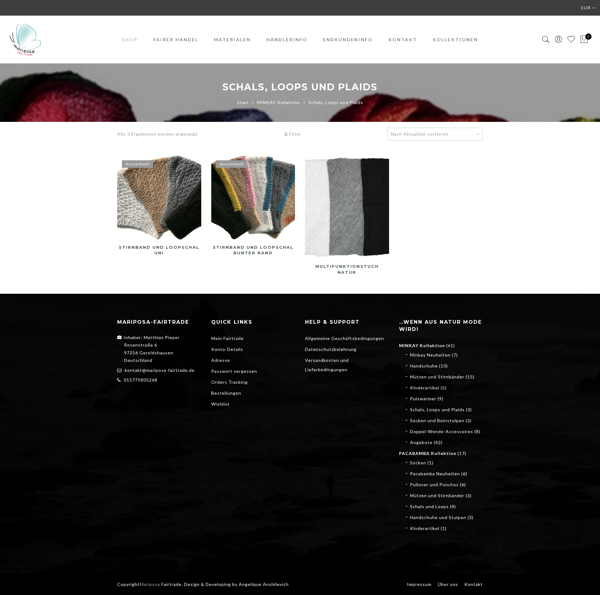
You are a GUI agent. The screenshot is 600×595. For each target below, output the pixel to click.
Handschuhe (424, 365)
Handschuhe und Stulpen (438, 517)
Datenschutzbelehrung (331, 349)
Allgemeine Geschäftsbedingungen (344, 338)
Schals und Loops (429, 506)
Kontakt (402, 39)
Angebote (421, 442)
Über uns (448, 584)
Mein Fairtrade (227, 338)
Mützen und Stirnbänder (437, 376)
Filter (294, 134)
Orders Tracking (229, 382)
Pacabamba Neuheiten (435, 473)
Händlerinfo (287, 39)
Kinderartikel (424, 387)
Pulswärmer (423, 398)
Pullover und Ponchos (434, 484)
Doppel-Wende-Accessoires (441, 431)
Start (243, 102)
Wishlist (220, 404)
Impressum (419, 584)
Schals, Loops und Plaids (437, 409)
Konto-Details (227, 349)
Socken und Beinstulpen (437, 420)
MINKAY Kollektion (278, 102)
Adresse (220, 360)
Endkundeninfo (348, 39)
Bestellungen (226, 393)
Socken (418, 462)
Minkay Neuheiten (430, 355)
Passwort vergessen (234, 371)
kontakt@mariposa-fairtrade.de (160, 370)
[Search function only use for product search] (545, 39)
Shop (130, 39)
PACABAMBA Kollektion (427, 453)
